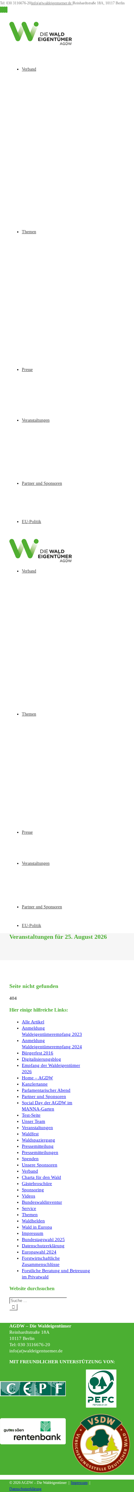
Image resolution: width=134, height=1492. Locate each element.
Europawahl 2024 (39, 1251)
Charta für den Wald (41, 1177)
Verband (29, 69)
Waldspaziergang (38, 1140)
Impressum (32, 1233)
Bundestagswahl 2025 (43, 1239)
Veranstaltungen (36, 420)
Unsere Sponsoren (39, 1164)
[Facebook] (1, 10)
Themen (29, 231)
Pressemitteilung (38, 1146)
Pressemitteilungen (40, 1152)
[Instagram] (3, 10)
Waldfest (30, 1133)
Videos (28, 1195)
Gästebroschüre (37, 1183)
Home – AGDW (37, 1077)
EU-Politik (31, 521)
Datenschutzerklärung (43, 1245)
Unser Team (33, 1121)
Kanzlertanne (35, 1084)
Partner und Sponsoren (42, 483)
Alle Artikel (33, 1021)
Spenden (30, 1158)
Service (29, 1208)
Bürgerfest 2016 (37, 1052)
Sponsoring (33, 1189)
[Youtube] (5, 10)
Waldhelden (33, 1220)
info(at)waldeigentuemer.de (51, 3)
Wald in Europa (37, 1227)
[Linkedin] (6, 10)
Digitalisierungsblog (41, 1059)
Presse (27, 369)
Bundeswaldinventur (42, 1202)
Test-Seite (31, 1115)
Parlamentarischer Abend (46, 1090)
